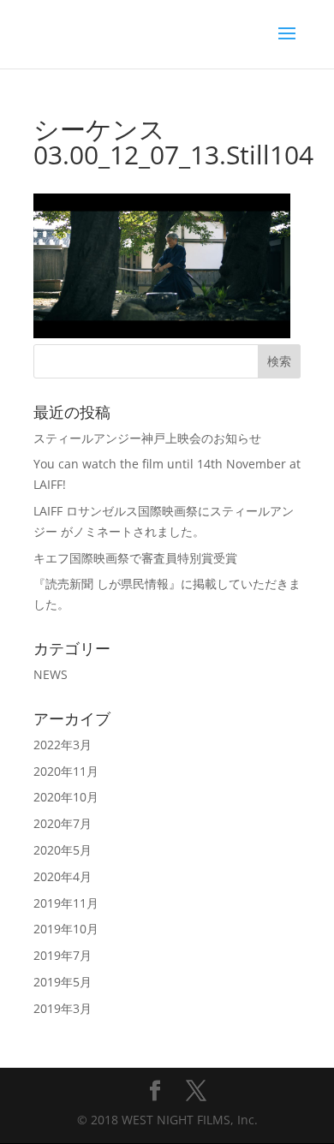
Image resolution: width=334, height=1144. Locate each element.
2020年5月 (62, 850)
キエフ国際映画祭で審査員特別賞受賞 (135, 558)
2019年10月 (65, 929)
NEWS (50, 674)
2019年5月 (62, 982)
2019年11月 (65, 903)
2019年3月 (62, 1008)
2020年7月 (62, 823)
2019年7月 (62, 955)
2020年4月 (62, 876)
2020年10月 (65, 797)
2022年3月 (62, 744)
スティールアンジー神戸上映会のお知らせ (147, 438)
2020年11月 (65, 771)
